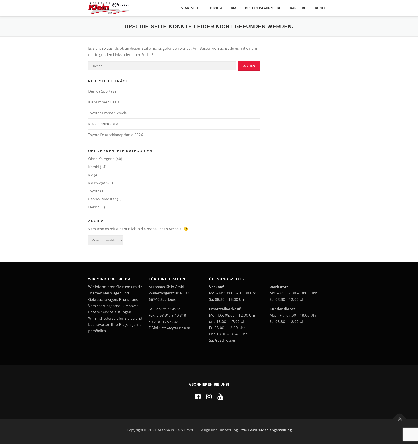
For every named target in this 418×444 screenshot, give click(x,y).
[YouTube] (220, 396)
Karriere (298, 8)
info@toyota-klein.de (176, 328)
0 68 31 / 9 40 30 (168, 309)
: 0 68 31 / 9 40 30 (164, 322)
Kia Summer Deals (103, 102)
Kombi (93, 166)
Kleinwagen (98, 182)
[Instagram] (209, 396)
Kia (233, 8)
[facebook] (198, 396)
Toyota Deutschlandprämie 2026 (115, 134)
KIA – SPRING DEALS (105, 123)
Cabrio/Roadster (102, 198)
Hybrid (94, 206)
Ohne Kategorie (101, 158)
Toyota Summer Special (108, 112)
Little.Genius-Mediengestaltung (265, 429)
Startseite (191, 8)
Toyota (215, 8)
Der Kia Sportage (102, 91)
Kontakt (322, 8)
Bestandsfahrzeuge (263, 8)
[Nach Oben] (399, 419)
